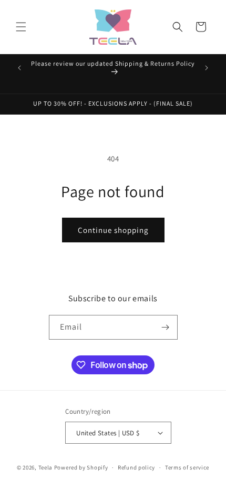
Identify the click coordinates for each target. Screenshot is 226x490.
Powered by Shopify (81, 467)
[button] (21, 26)
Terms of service (187, 467)
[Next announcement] (206, 67)
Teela (45, 467)
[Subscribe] (165, 327)
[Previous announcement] (19, 67)
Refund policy (136, 467)
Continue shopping (113, 230)
